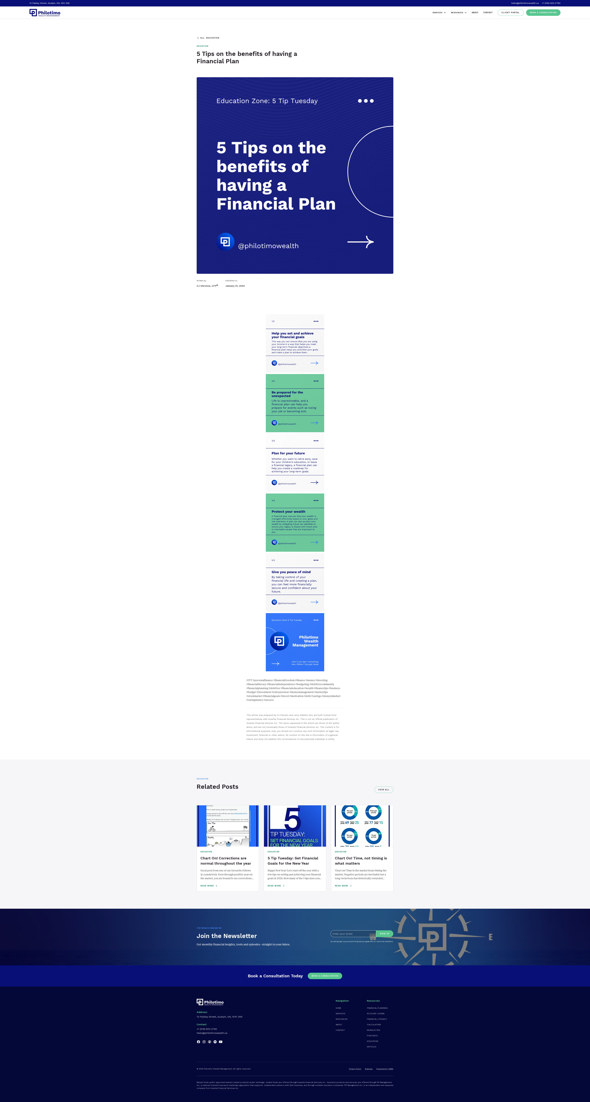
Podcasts (372, 1035)
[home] (45, 12)
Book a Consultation (543, 12)
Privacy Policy (355, 1069)
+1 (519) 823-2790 (551, 3)
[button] (439, 12)
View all (383, 789)
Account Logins (375, 1013)
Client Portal (511, 12)
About (475, 12)
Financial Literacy (377, 1019)
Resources (342, 1019)
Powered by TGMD (384, 1069)
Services (340, 1013)
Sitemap (369, 1069)
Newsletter (373, 1030)
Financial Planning (377, 1008)
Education (372, 1041)
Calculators (374, 1024)
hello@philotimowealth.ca (525, 3)
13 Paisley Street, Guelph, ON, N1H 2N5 (50, 3)
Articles (371, 1046)
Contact (488, 12)
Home (338, 1008)
